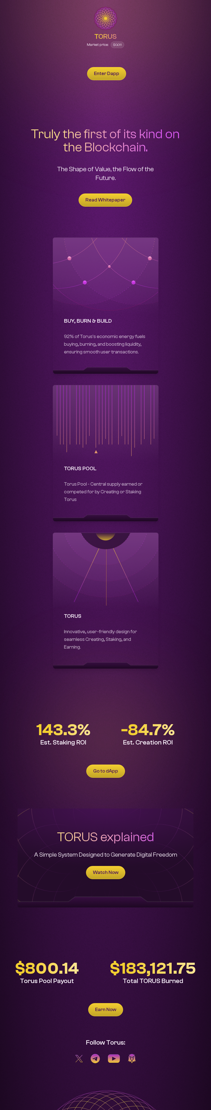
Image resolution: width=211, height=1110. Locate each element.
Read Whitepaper (105, 200)
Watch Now (105, 872)
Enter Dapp (106, 73)
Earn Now (105, 1009)
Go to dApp (105, 771)
